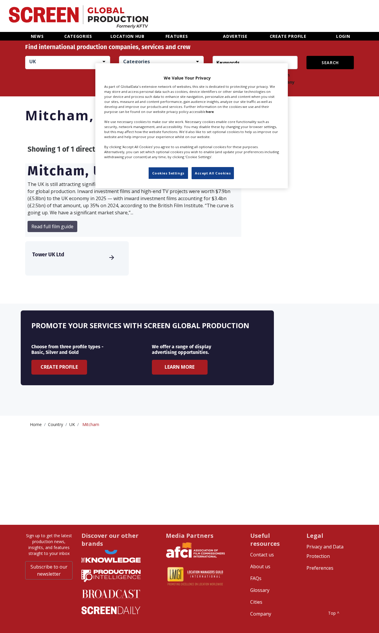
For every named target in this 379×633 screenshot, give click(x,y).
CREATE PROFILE (288, 36)
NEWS (37, 36)
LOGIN (343, 36)
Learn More (180, 367)
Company (260, 614)
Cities (256, 602)
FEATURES (177, 36)
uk (72, 424)
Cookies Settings (168, 173)
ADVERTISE (235, 36)
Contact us (262, 554)
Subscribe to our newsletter (49, 570)
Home (36, 424)
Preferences (319, 568)
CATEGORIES (78, 36)
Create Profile (59, 367)
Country (55, 424)
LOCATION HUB (127, 36)
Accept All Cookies (213, 173)
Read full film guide (52, 226)
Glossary (259, 590)
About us (260, 566)
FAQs (255, 578)
